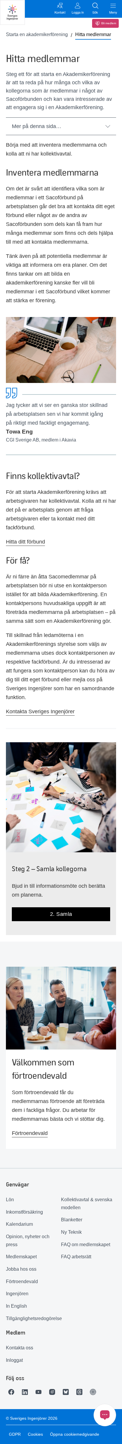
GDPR (15, 1434)
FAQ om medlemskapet (85, 1244)
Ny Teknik (71, 1232)
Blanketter (71, 1219)
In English (16, 1306)
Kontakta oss (19, 1347)
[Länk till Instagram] (53, 1392)
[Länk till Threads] (81, 1392)
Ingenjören (17, 1293)
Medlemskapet (21, 1256)
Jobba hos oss (21, 1269)
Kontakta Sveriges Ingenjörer (40, 711)
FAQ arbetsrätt (76, 1256)
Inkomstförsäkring (24, 1212)
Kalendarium (19, 1224)
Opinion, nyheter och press (27, 1240)
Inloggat (14, 1360)
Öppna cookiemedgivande (74, 1434)
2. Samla (61, 914)
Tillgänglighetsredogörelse (33, 1318)
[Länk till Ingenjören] (94, 1392)
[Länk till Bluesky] (67, 1392)
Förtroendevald (30, 1133)
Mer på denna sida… (36, 126)
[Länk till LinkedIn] (26, 1392)
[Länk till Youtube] (40, 1392)
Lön (10, 1199)
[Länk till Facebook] (12, 1392)
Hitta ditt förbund (25, 542)
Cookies (35, 1434)
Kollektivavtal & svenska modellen (86, 1203)
